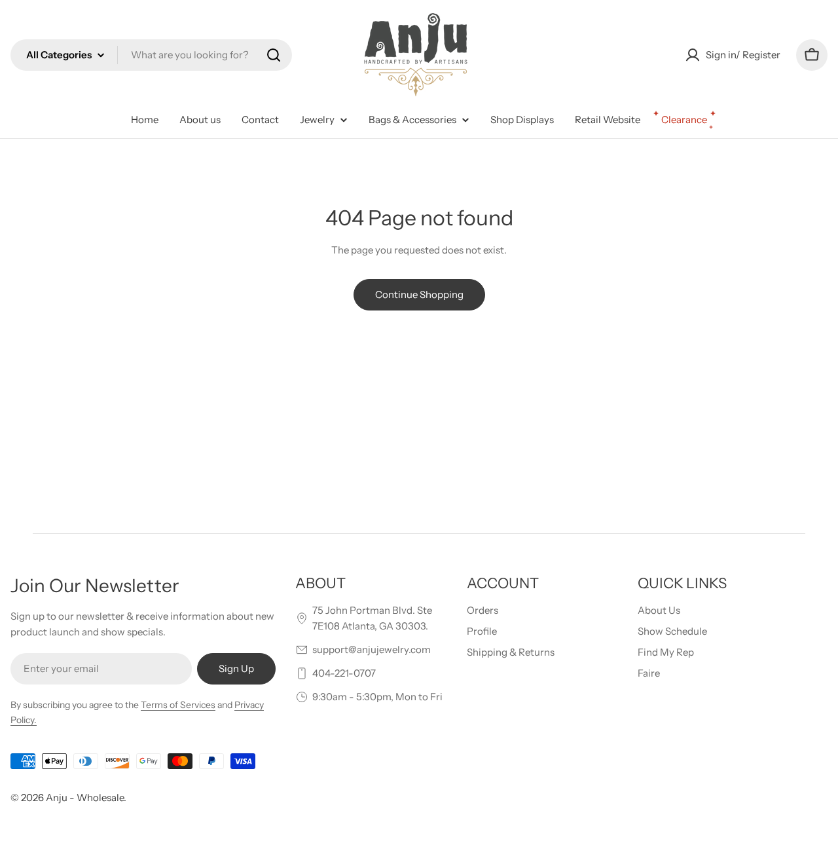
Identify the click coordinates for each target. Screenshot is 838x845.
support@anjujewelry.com (371, 649)
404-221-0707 (344, 673)
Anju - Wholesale (85, 797)
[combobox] (151, 55)
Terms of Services (178, 705)
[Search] (274, 55)
